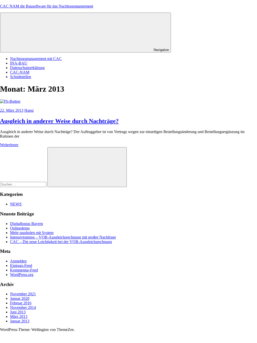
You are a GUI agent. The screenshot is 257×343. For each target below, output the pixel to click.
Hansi (29, 110)
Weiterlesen (9, 145)
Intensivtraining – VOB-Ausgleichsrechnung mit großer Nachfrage (63, 237)
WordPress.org (21, 274)
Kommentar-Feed (24, 270)
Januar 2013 (19, 321)
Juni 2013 (18, 312)
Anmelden (18, 261)
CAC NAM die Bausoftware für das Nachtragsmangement (46, 6)
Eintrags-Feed (21, 265)
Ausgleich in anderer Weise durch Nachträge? (59, 121)
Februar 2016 (20, 303)
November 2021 (23, 294)
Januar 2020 (19, 298)
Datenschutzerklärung (27, 68)
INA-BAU (18, 63)
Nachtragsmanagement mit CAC (36, 58)
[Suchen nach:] (23, 184)
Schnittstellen (20, 77)
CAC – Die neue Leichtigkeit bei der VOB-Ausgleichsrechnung (61, 242)
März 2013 (18, 316)
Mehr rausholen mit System (31, 233)
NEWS (16, 204)
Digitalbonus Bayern (26, 223)
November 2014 (23, 307)
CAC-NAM (19, 72)
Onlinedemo (20, 228)
